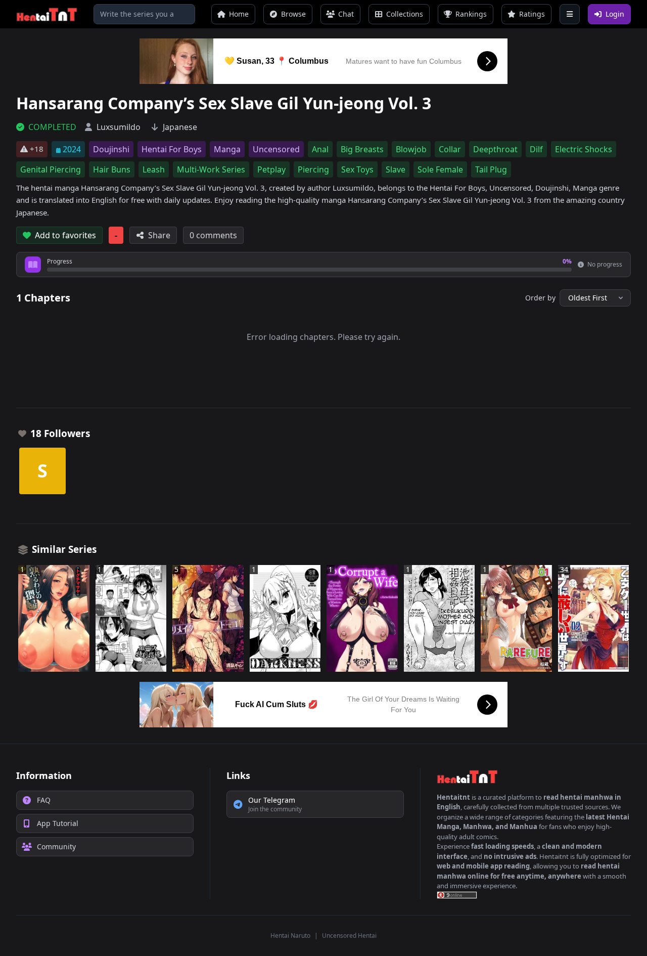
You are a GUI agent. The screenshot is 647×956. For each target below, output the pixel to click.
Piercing (313, 169)
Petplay (271, 169)
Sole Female (440, 169)
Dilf (536, 149)
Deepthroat (495, 149)
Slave (395, 169)
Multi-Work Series (211, 169)
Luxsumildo (119, 127)
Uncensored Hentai (349, 935)
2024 (72, 149)
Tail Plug (491, 169)
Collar (450, 149)
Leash (154, 169)
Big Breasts (362, 149)
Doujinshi (111, 149)
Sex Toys (357, 169)
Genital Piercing (50, 169)
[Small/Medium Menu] (570, 14)
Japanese (180, 127)
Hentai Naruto (290, 935)
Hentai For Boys (172, 149)
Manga (227, 149)
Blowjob (411, 149)
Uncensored (276, 149)
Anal (320, 149)
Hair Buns (111, 169)
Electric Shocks (583, 149)
